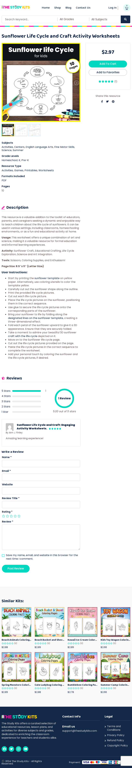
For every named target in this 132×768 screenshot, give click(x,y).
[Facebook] (4, 749)
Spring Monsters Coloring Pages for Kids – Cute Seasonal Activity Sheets (16, 684)
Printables (30, 170)
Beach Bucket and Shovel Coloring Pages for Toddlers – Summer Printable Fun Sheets (49, 639)
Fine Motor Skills (64, 147)
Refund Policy (115, 740)
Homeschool (10, 160)
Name (7, 457)
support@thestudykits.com (79, 731)
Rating (7, 512)
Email (6, 471)
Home (46, 7)
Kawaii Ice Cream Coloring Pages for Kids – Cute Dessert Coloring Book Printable (82, 639)
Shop (57, 7)
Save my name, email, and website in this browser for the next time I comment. (42, 557)
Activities (7, 147)
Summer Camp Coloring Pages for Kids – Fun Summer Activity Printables (115, 684)
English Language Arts (39, 147)
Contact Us (83, 7)
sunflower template (47, 278)
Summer (18, 150)
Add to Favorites (107, 72)
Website (7, 484)
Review (7, 521)
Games (18, 170)
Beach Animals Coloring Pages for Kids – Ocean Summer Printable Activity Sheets (16, 639)
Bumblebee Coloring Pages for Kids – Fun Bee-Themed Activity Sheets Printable (82, 684)
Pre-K (25, 160)
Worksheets (46, 170)
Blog (68, 7)
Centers (19, 147)
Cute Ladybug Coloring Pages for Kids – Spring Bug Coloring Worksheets (49, 684)
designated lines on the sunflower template (35, 318)
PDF (4, 180)
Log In (112, 7)
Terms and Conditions (114, 728)
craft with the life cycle (22, 336)
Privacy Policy (115, 735)
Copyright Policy (117, 745)
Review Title (10, 498)
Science (7, 150)
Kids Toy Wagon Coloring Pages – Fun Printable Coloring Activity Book (115, 639)
